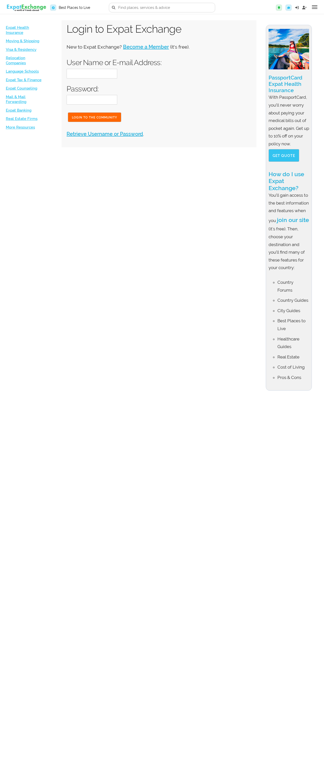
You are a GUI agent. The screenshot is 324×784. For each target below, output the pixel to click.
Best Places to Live (74, 8)
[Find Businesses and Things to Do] (279, 8)
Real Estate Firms (21, 118)
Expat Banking (18, 110)
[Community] (289, 8)
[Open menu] (314, 7)
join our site (293, 219)
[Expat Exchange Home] (26, 8)
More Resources (20, 127)
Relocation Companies (16, 60)
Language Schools (22, 71)
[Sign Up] (304, 7)
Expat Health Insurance (17, 30)
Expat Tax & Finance (24, 80)
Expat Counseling (21, 88)
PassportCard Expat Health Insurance (285, 83)
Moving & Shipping (22, 41)
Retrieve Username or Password (105, 134)
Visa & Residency (21, 49)
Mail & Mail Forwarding (16, 99)
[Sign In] (297, 7)
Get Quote (284, 156)
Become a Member (146, 47)
